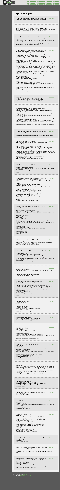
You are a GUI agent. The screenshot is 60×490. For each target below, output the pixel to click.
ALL (28, 1)
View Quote (51, 18)
